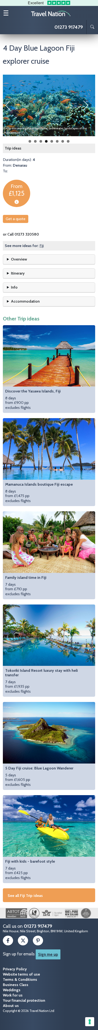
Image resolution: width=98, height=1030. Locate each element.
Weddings (11, 990)
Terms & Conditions (20, 979)
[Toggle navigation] (6, 13)
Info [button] (14, 287)
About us (11, 1005)
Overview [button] (19, 259)
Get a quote (15, 219)
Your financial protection (24, 1000)
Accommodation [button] (25, 301)
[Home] (51, 13)
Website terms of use (21, 974)
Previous (10, 105)
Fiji (41, 245)
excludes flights (33, 399)
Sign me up (48, 954)
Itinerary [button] (17, 273)
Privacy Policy (15, 969)
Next (88, 105)
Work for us (13, 995)
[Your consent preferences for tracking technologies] (89, 1021)
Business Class (15, 984)
